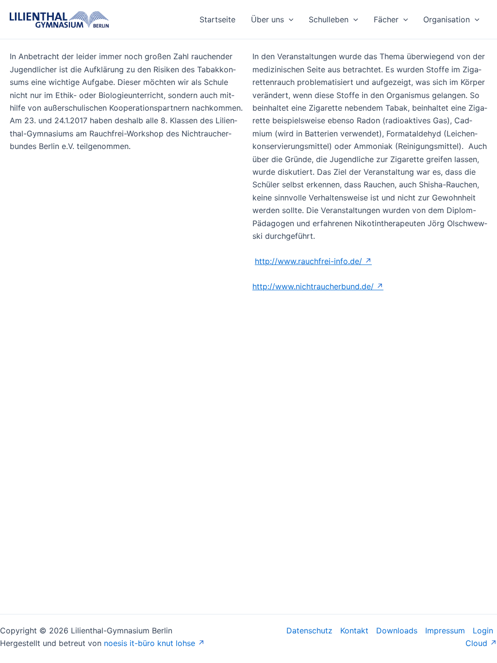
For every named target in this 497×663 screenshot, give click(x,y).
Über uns (267, 19)
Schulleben (328, 19)
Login (483, 630)
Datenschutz (309, 630)
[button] (289, 19)
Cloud (476, 643)
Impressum (445, 630)
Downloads (396, 630)
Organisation (446, 19)
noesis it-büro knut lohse (149, 643)
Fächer (386, 19)
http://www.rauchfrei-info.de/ (308, 261)
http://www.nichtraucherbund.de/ (313, 286)
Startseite (217, 19)
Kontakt (354, 630)
